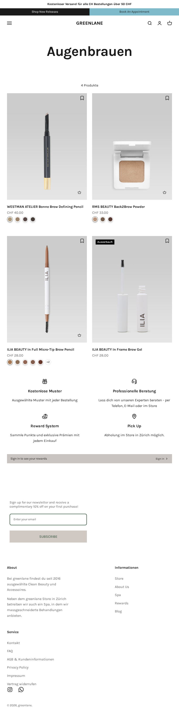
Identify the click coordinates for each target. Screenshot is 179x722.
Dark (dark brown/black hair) (110, 219)
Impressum (16, 676)
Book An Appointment (134, 12)
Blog (118, 611)
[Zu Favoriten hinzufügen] (82, 98)
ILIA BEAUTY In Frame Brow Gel (117, 349)
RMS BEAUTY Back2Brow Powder (118, 207)
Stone (10, 219)
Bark (25, 219)
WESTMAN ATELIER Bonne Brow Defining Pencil (45, 207)
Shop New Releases (45, 12)
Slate (33, 219)
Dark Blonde (18, 362)
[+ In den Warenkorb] (79, 192)
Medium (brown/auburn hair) (103, 219)
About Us (122, 587)
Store (119, 578)
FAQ (10, 651)
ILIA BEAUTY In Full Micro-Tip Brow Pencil (40, 349)
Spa (118, 595)
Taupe (25, 362)
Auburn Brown (40, 362)
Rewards (121, 603)
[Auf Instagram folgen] (10, 690)
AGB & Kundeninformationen (30, 659)
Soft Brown (33, 362)
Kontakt (13, 643)
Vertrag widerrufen (21, 684)
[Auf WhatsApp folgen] (21, 690)
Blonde (10, 362)
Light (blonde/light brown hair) (95, 219)
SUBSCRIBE (48, 536)
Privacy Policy (17, 667)
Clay (18, 219)
